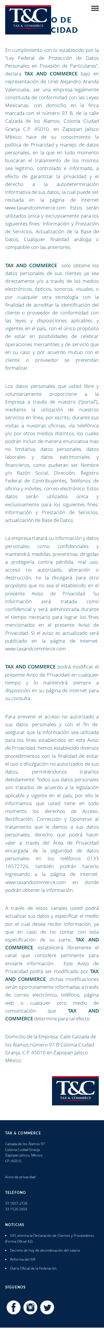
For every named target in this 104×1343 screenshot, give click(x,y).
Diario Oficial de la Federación (33, 1268)
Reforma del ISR (22, 1259)
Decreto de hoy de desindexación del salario (45, 1250)
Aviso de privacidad (20, 1176)
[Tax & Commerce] (28, 20)
